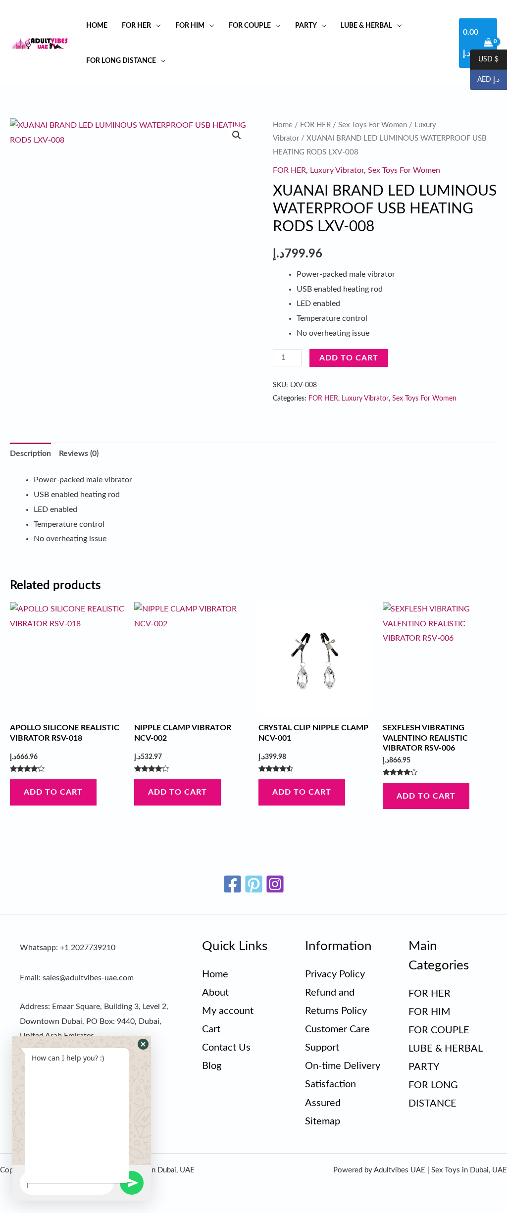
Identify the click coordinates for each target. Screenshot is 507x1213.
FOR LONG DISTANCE (121, 60)
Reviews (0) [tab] (79, 453)
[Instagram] (275, 884)
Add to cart (348, 358)
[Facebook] (232, 884)
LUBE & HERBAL (366, 25)
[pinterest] (253, 884)
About (215, 993)
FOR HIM (189, 25)
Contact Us (226, 1048)
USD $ (484, 60)
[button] (237, 135)
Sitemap (322, 1121)
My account (228, 1011)
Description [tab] (30, 453)
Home (96, 25)
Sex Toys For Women (372, 125)
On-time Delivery (342, 1066)
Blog (211, 1066)
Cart (211, 1029)
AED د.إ (485, 80)
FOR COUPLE (250, 25)
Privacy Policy (335, 974)
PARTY (306, 25)
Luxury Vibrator (337, 170)
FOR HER (136, 25)
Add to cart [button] (53, 792)
